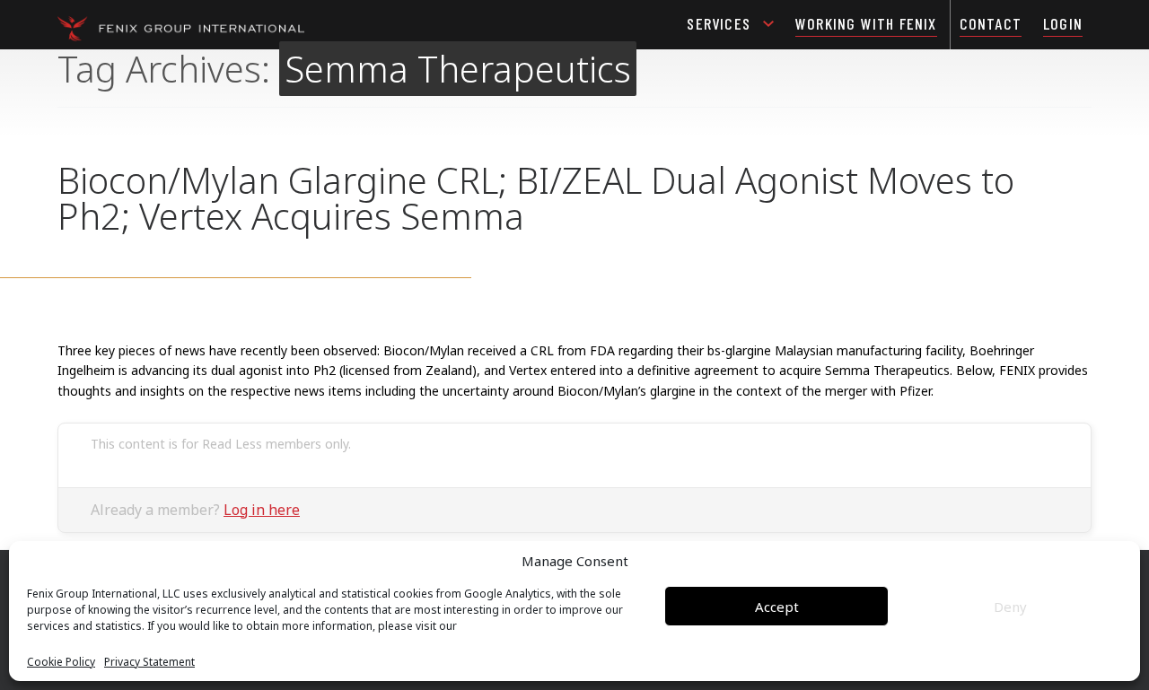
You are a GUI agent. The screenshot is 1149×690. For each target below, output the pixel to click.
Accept (777, 607)
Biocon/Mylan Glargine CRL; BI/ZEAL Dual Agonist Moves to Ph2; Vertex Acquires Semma (535, 198)
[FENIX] (180, 27)
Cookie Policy (61, 662)
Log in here (262, 510)
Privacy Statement (149, 662)
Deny (1010, 607)
